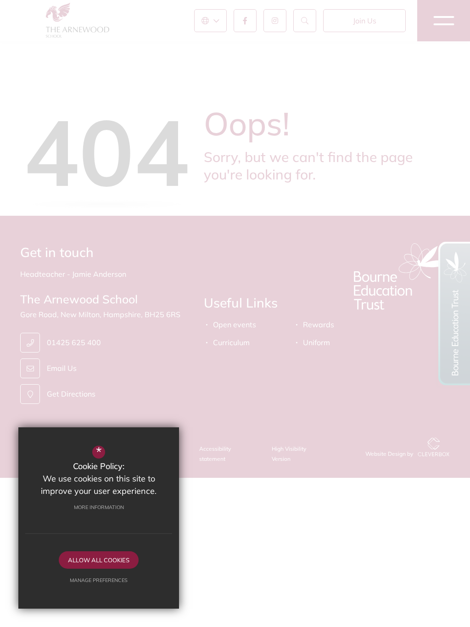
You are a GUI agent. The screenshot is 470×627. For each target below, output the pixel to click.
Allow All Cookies (98, 560)
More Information (99, 507)
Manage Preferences (99, 580)
